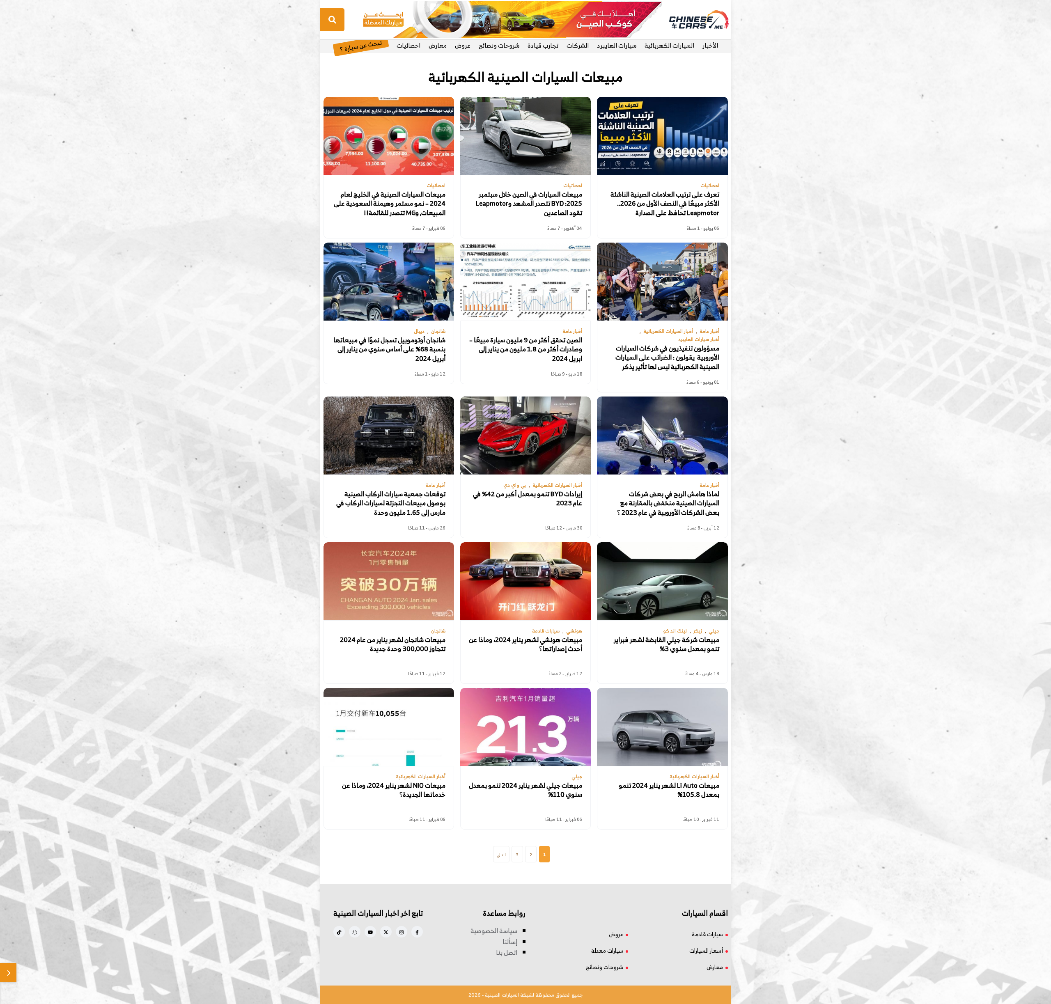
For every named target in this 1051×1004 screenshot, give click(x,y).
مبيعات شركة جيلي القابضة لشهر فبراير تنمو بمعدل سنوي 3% (666, 644)
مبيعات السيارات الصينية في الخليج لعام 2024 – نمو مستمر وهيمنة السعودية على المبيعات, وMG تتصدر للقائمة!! (389, 203)
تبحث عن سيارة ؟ (361, 45)
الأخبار (710, 45)
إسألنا (510, 941)
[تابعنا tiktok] (339, 932)
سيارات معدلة (607, 950)
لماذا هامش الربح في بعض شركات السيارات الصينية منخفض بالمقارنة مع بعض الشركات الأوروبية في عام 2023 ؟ (668, 503)
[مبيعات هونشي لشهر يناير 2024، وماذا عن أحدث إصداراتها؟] (525, 581)
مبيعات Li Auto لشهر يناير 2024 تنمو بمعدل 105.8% (669, 789)
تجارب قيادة (543, 45)
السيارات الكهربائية (669, 45)
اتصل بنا (506, 952)
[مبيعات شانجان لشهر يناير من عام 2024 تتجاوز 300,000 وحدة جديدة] (389, 581)
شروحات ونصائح (499, 45)
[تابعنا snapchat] (354, 932)
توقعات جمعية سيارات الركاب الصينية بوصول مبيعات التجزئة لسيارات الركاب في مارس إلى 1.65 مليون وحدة (390, 503)
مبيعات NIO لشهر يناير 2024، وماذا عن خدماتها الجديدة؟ (393, 789)
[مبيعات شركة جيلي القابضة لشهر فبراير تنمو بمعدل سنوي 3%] (662, 581)
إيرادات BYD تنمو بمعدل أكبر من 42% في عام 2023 (527, 498)
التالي (501, 854)
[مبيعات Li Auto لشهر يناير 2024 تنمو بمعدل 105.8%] (662, 727)
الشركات (578, 45)
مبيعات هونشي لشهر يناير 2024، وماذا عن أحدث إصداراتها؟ (525, 644)
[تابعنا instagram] (401, 932)
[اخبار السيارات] (692, 20)
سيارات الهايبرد (616, 45)
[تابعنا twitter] (386, 932)
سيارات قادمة (707, 934)
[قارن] (8, 972)
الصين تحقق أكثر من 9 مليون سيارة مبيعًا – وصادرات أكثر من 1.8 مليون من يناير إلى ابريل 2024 (525, 349)
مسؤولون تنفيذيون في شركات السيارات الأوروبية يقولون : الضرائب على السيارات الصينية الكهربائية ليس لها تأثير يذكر (667, 357)
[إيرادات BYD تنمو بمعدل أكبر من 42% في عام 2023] (525, 435)
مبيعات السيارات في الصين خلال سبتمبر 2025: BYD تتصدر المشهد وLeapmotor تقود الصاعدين (529, 203)
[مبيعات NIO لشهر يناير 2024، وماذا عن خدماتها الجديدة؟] (389, 727)
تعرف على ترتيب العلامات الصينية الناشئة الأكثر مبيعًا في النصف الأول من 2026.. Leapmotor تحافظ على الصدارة (664, 203)
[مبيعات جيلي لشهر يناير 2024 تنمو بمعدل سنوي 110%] (525, 727)
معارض (438, 45)
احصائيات (408, 45)
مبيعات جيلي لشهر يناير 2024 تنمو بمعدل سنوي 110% (525, 789)
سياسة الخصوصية (493, 930)
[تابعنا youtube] (370, 932)
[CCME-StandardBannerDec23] (512, 19)
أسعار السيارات (706, 950)
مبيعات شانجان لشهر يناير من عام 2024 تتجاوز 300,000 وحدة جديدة (392, 644)
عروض (462, 45)
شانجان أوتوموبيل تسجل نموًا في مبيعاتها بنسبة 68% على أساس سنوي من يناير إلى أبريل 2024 (389, 349)
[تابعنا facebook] (417, 932)
